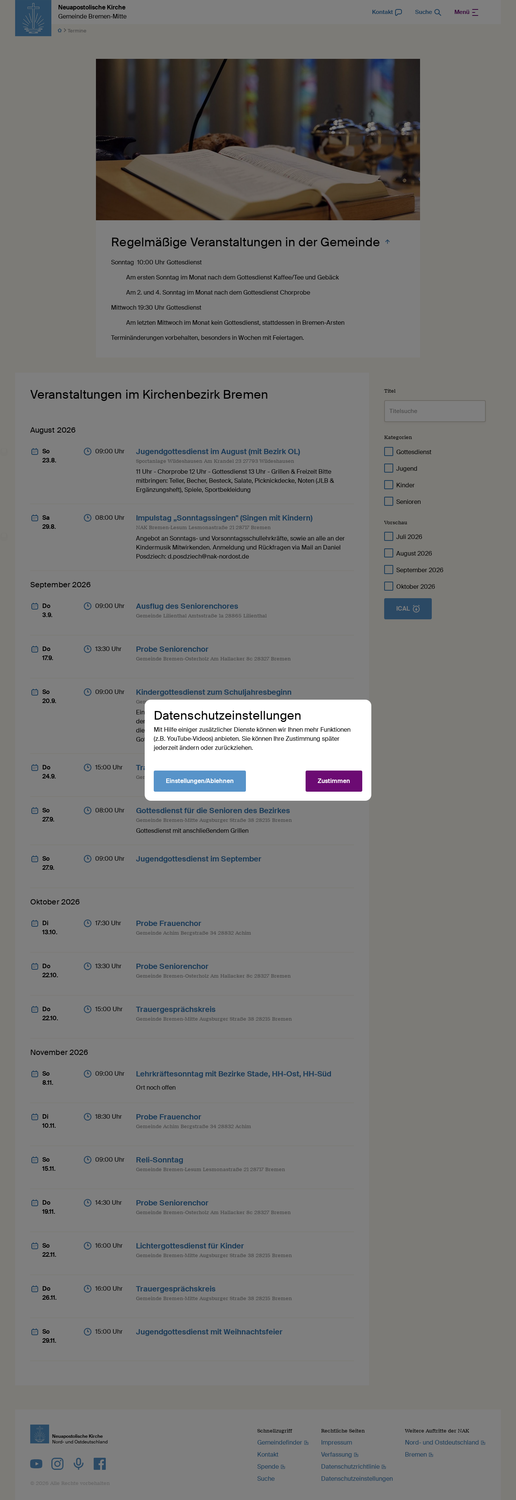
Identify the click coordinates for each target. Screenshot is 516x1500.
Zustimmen (334, 781)
